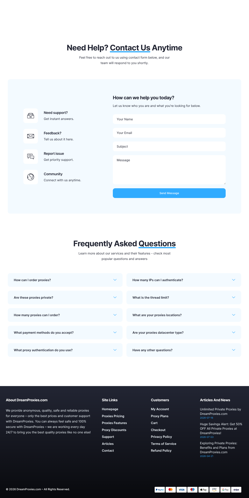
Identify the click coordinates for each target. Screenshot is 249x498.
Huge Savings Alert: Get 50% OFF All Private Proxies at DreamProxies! (221, 428)
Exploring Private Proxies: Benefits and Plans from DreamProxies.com (218, 447)
